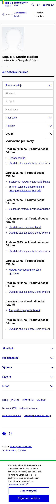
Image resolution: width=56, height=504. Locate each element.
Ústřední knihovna (28, 408)
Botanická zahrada (11, 415)
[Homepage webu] (15, 4)
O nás (5, 386)
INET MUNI (28, 400)
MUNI (5, 400)
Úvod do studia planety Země (25, 227)
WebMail (41, 400)
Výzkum (7, 367)
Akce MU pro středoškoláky (37, 415)
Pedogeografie (17, 158)
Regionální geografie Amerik (24, 310)
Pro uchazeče (10, 358)
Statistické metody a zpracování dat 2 (29, 181)
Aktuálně (7, 348)
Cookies (22, 450)
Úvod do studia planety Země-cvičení (29, 163)
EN (38, 4)
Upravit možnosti (16, 484)
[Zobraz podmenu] (49, 348)
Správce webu (9, 450)
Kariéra (6, 376)
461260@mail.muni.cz (15, 72)
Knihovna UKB (9, 408)
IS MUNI (15, 400)
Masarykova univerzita (21, 446)
